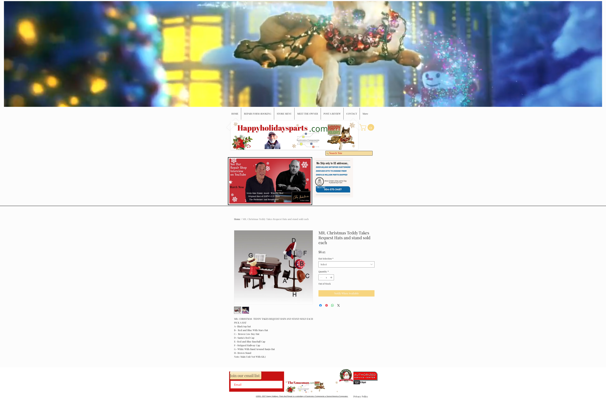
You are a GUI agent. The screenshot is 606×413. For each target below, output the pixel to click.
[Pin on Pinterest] (326, 305)
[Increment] (331, 277)
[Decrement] (321, 277)
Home (237, 219)
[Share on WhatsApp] (332, 305)
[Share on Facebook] (320, 305)
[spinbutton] (326, 277)
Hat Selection (325, 258)
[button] (367, 127)
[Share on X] (338, 305)
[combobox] (346, 264)
